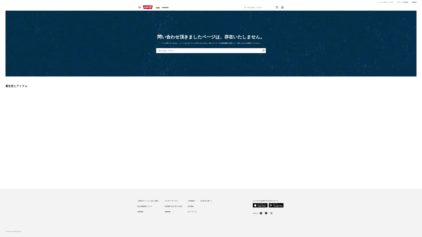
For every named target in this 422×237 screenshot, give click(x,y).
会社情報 (190, 206)
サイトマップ (192, 212)
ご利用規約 (191, 201)
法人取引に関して (206, 201)
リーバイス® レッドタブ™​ (386, 2)
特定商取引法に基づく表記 (173, 206)
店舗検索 (414, 2)
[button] (139, 7)
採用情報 (140, 212)
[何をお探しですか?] (263, 50)
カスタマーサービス (171, 201)
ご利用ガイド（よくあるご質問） (148, 201)
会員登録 (405, 2)
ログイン (399, 2)
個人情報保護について (144, 206)
